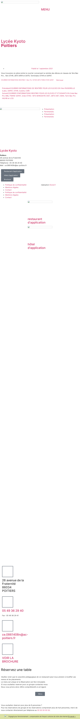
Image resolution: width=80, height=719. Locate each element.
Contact (8, 190)
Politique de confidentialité (15, 185)
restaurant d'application (37, 220)
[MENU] (43, 3)
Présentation (49, 109)
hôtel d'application (37, 246)
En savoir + (72, 716)
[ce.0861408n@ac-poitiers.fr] (7, 625)
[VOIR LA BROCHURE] (7, 649)
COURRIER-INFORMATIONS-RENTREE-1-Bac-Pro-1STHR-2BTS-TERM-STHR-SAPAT (27, 80)
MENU (45, 9)
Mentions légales (11, 187)
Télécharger (59, 80)
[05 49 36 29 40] (7, 602)
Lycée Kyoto (13, 43)
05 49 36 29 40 (13, 610)
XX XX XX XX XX (43, 710)
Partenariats (49, 112)
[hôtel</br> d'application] (30, 238)
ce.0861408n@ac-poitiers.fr (15, 636)
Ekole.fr (53, 185)
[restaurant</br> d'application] (30, 213)
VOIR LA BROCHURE (10, 659)
